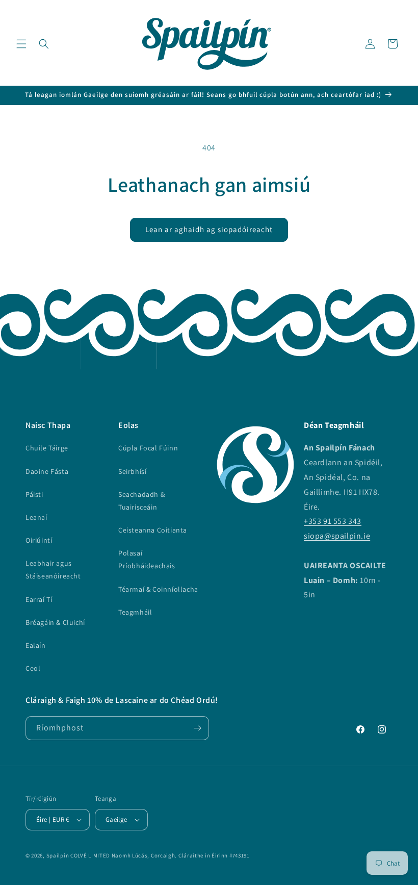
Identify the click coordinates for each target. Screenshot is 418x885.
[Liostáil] (197, 728)
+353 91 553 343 (332, 521)
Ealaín (35, 645)
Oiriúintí (38, 540)
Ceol (32, 668)
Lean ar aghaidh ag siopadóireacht (209, 229)
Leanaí (36, 517)
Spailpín (57, 855)
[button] (21, 44)
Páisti (34, 494)
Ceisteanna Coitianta (152, 530)
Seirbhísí (132, 471)
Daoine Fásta (46, 471)
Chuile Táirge (46, 447)
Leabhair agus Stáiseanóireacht (53, 569)
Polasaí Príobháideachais (146, 559)
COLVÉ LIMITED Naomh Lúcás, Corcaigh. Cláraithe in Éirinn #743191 (160, 855)
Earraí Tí (38, 599)
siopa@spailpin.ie (337, 535)
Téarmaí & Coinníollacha (158, 589)
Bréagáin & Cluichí (55, 622)
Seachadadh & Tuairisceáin (141, 501)
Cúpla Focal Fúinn (148, 447)
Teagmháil (135, 612)
